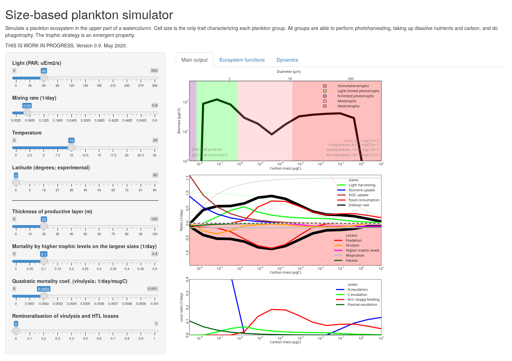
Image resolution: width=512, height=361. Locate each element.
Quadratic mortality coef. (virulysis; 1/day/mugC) (69, 280)
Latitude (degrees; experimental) (51, 167)
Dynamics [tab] (287, 59)
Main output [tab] (194, 59)
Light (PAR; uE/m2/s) (36, 62)
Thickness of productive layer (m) (52, 211)
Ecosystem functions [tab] (242, 59)
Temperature (27, 132)
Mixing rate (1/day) (34, 97)
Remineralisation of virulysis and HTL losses (65, 315)
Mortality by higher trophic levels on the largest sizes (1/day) (84, 246)
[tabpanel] (341, 206)
